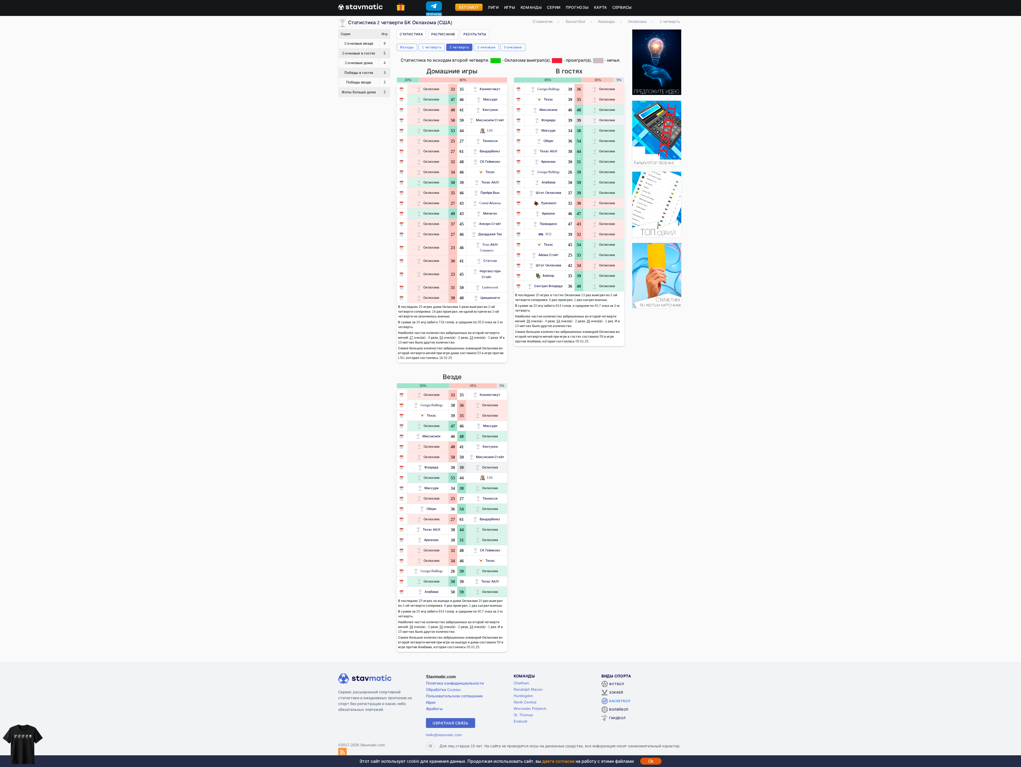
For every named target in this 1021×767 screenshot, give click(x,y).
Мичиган (490, 213)
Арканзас (548, 162)
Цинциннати (490, 298)
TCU (548, 234)
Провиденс (548, 224)
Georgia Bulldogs (548, 89)
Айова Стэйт (548, 255)
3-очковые (513, 47)
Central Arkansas (490, 203)
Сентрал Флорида (548, 286)
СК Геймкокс (490, 162)
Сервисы (622, 7)
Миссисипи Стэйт (490, 120)
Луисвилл (548, 203)
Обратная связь (450, 723)
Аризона (548, 213)
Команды (531, 7)
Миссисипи (548, 110)
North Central (525, 702)
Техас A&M (490, 182)
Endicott (520, 721)
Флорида (548, 120)
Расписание (443, 34)
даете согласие (558, 761)
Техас (490, 172)
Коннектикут (490, 89)
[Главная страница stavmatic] (360, 6)
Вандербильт (490, 151)
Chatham (521, 683)
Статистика (411, 34)
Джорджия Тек (490, 234)
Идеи (430, 702)
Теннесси (490, 141)
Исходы (407, 47)
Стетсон (490, 261)
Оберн (548, 141)
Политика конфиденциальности (455, 683)
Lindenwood (490, 287)
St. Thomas (523, 714)
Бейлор (548, 276)
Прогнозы (577, 7)
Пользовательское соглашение (454, 696)
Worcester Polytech (530, 708)
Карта (600, 7)
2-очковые (486, 47)
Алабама (548, 182)
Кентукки (490, 110)
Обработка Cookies (443, 689)
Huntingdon (523, 695)
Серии (553, 7)
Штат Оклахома (548, 193)
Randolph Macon (528, 689)
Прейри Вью (490, 193)
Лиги (493, 7)
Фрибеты (434, 708)
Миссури (490, 99)
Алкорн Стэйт (490, 224)
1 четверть (431, 47)
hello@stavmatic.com (444, 734)
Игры (509, 7)
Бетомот (469, 7)
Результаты (474, 34)
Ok (651, 761)
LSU (490, 130)
